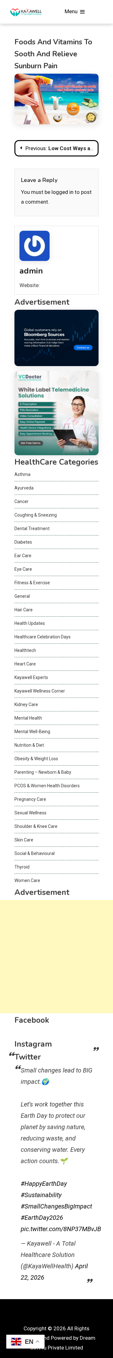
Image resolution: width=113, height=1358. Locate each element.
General (22, 596)
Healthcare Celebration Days (42, 636)
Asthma (22, 474)
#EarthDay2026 (42, 1217)
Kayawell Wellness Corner (39, 690)
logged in (62, 192)
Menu (72, 11)
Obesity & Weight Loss (36, 758)
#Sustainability (41, 1195)
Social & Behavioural (34, 853)
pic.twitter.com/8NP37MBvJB (61, 1229)
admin (31, 270)
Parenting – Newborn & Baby (42, 772)
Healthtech (25, 650)
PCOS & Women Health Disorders (47, 785)
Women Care (27, 880)
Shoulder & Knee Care (35, 826)
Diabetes (23, 542)
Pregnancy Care (30, 799)
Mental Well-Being (32, 731)
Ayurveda (24, 487)
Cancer (21, 501)
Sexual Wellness (30, 812)
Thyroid (22, 866)
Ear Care (22, 555)
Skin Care (23, 839)
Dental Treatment (32, 528)
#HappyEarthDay (44, 1183)
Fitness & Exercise (32, 582)
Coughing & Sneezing (35, 515)
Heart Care (25, 663)
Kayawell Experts (31, 677)
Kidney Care (26, 704)
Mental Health (28, 718)
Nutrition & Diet (29, 745)
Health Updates (29, 623)
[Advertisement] (56, 956)
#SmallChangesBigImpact (56, 1206)
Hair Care (23, 609)
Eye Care (23, 569)
